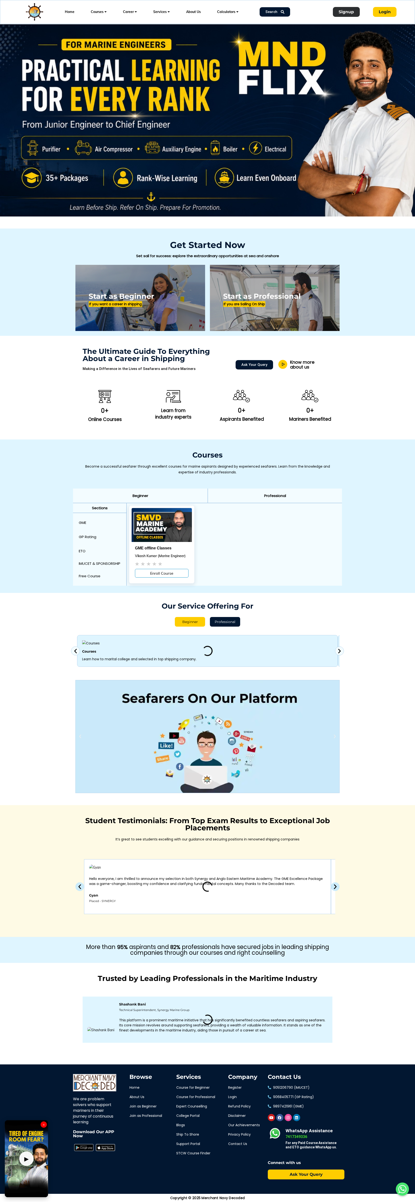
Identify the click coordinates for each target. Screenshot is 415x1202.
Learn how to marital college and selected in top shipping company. (139, 659)
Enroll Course (161, 573)
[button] (140, 495)
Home (69, 12)
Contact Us (284, 1077)
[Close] (83, 25)
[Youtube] (271, 1117)
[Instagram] (288, 1117)
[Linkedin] (296, 1117)
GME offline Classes (153, 548)
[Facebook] (279, 1117)
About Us (193, 12)
